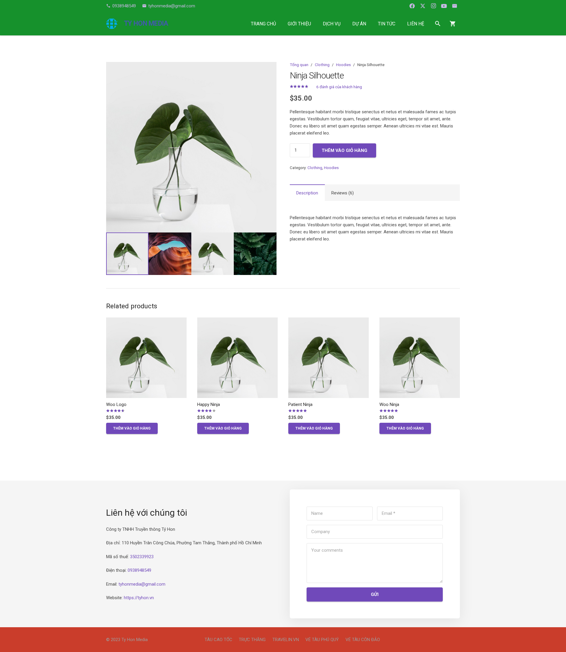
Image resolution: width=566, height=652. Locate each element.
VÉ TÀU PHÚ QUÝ (322, 639)
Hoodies (343, 64)
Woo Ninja (389, 404)
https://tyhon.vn (139, 597)
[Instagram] (433, 6)
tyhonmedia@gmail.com (142, 584)
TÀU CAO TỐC (218, 639)
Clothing (322, 64)
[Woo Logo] (146, 357)
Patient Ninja (300, 404)
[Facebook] (412, 6)
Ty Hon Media (134, 639)
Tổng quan (299, 64)
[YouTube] (444, 6)
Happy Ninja (208, 404)
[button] (315, 23)
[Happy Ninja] (237, 357)
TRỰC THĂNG (252, 639)
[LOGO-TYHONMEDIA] (112, 24)
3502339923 (142, 556)
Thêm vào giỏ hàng (344, 150)
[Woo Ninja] (419, 357)
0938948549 (139, 570)
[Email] (454, 6)
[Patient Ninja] (328, 357)
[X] (422, 6)
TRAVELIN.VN (285, 639)
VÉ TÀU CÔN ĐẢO (362, 639)
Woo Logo (116, 404)
